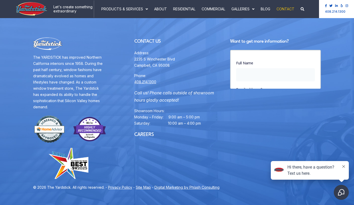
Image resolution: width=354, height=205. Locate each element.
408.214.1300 (335, 11)
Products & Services (122, 9)
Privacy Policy (120, 187)
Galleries (240, 9)
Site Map (143, 187)
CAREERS (144, 134)
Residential (184, 9)
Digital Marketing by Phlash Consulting (187, 187)
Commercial (213, 9)
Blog (265, 9)
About (160, 9)
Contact (285, 9)
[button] (302, 9)
